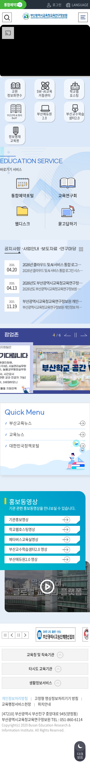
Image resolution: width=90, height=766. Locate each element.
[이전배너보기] (11, 635)
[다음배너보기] (25, 635)
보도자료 (50, 248)
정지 (75, 330)
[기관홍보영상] (47, 586)
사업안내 (31, 248)
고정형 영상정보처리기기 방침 (56, 698)
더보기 (79, 249)
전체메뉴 (84, 15)
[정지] (18, 635)
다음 (83, 330)
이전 (67, 330)
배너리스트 (5, 635)
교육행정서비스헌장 (16, 704)
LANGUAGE (80, 4)
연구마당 (68, 248)
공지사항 (12, 248)
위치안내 (44, 704)
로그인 (57, 4)
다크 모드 (80, 755)
